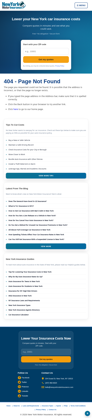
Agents (58, 406)
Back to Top (87, 413)
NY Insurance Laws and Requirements (24, 300)
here (15, 109)
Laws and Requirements (31, 406)
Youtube (25, 396)
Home (8, 406)
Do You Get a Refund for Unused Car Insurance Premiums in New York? (38, 225)
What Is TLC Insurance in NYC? (21, 206)
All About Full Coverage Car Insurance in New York (29, 230)
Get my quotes (46, 59)
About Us (16, 406)
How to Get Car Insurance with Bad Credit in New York (31, 211)
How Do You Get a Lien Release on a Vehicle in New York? (32, 215)
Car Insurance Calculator (19, 315)
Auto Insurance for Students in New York (26, 286)
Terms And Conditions (78, 406)
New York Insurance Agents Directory (24, 310)
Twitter (24, 382)
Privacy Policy (59, 66)
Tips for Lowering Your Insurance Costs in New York (30, 272)
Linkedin (25, 391)
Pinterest (25, 387)
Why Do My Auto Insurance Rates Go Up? (26, 276)
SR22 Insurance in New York (20, 296)
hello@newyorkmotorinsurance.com (59, 387)
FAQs (66, 406)
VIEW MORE (46, 246)
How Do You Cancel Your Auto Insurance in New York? (31, 220)
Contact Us (52, 409)
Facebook (25, 378)
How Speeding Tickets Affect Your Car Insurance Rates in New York (36, 234)
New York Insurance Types (19, 305)
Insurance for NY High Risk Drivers (23, 291)
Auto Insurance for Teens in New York (24, 281)
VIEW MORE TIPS (46, 175)
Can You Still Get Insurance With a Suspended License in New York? (36, 239)
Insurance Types (47, 406)
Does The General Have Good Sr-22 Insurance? (28, 201)
